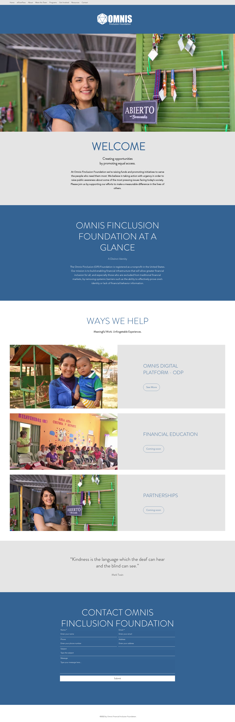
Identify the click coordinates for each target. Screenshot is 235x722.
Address (122, 639)
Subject (64, 649)
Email (121, 630)
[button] (153, 449)
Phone (63, 639)
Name (63, 630)
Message (64, 658)
